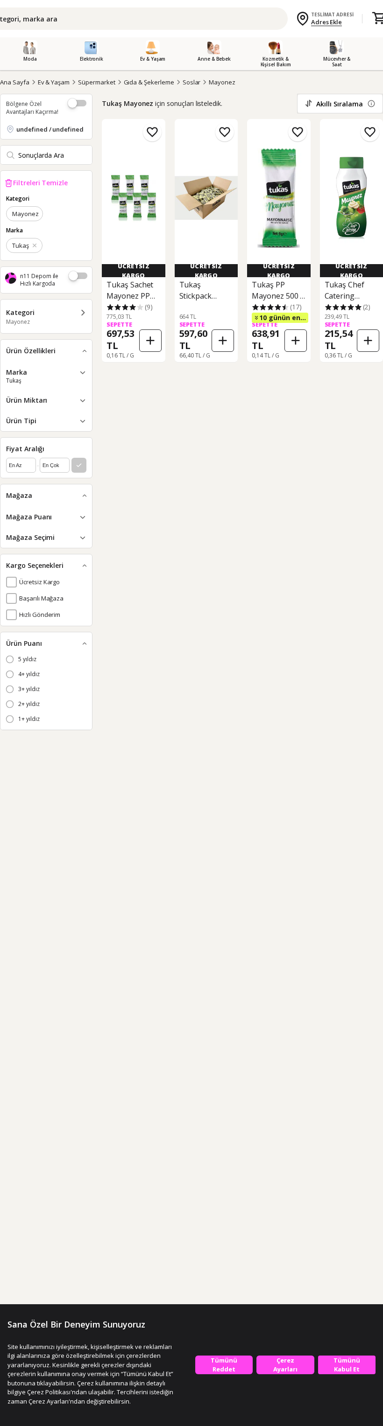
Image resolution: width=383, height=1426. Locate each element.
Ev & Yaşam (54, 82)
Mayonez (222, 82)
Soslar (192, 82)
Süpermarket (96, 82)
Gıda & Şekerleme (149, 82)
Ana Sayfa (14, 82)
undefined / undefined (50, 129)
